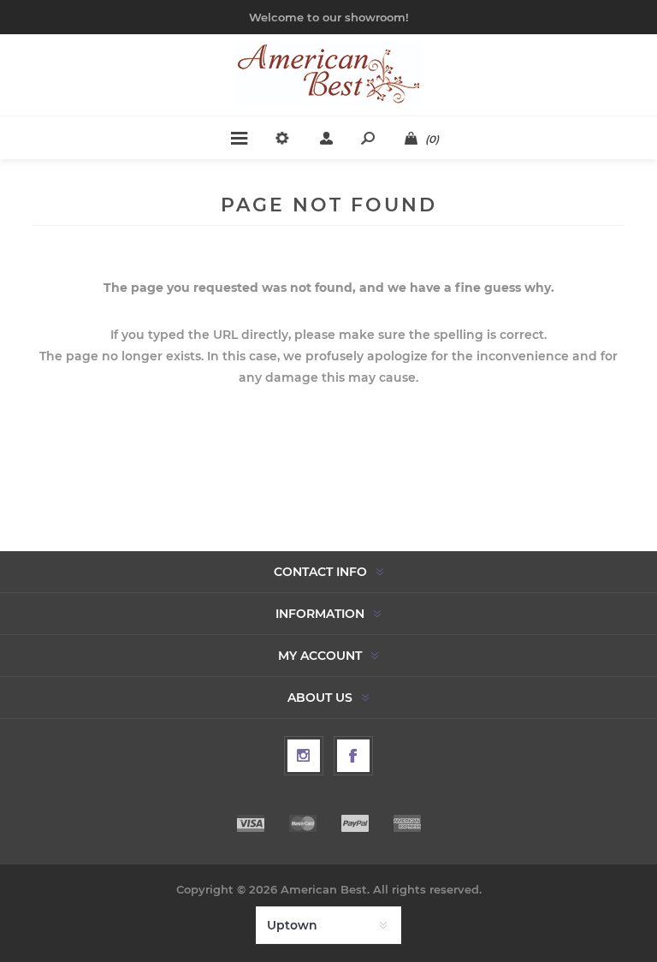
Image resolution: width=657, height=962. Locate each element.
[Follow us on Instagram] (303, 755)
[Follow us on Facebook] (353, 755)
